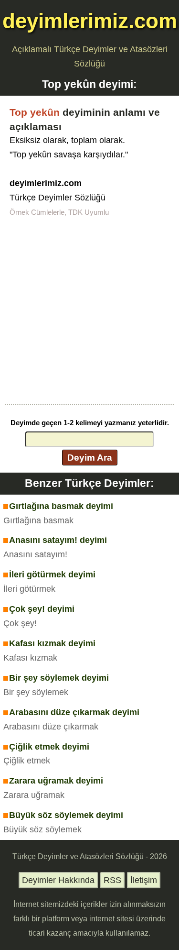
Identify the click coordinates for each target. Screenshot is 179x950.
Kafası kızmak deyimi (52, 643)
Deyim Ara (89, 457)
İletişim (143, 880)
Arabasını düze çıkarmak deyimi (74, 712)
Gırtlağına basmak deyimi (61, 506)
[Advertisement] (89, 309)
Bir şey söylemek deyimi (59, 678)
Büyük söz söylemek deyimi (66, 815)
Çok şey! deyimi (41, 609)
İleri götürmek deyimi (52, 574)
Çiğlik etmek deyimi (49, 746)
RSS (112, 880)
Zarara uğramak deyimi (56, 780)
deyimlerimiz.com (89, 21)
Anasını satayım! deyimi (58, 540)
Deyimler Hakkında (58, 880)
